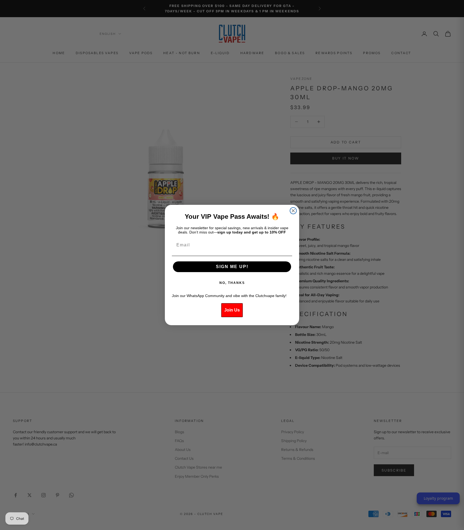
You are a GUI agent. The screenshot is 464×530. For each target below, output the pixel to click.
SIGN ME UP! (232, 266)
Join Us (232, 310)
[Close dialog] (293, 210)
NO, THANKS (232, 283)
